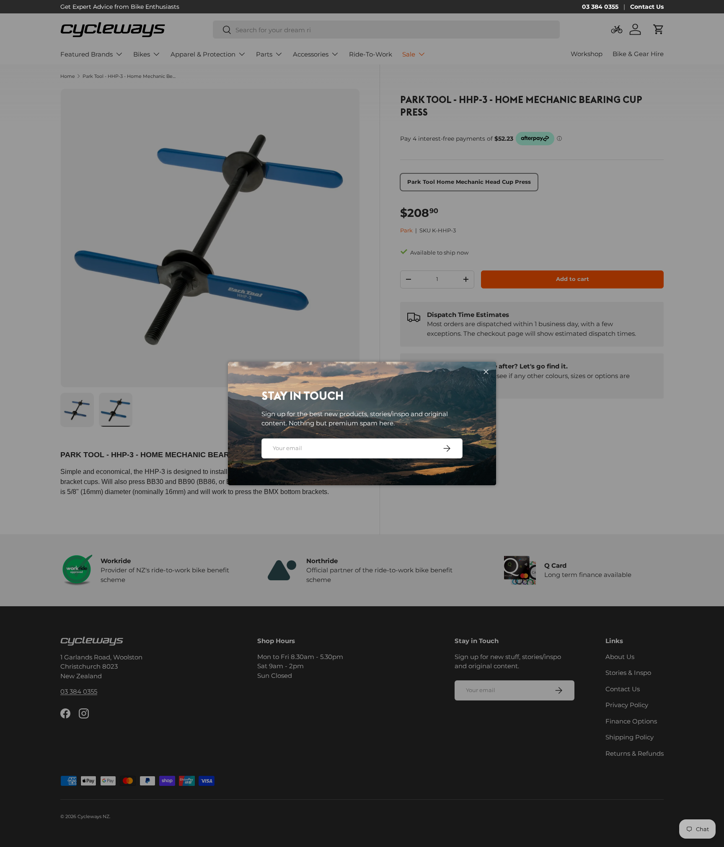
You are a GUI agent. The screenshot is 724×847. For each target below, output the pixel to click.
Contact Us (647, 6)
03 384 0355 (600, 6)
